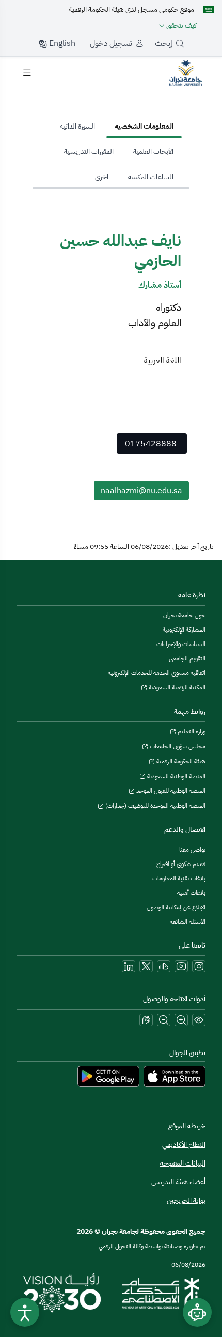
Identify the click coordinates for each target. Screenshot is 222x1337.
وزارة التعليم (190, 731)
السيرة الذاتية (77, 126)
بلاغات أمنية (191, 893)
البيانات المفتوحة (182, 1163)
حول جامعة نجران (184, 615)
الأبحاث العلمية (153, 151)
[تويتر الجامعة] (146, 966)
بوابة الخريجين (186, 1200)
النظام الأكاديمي (183, 1144)
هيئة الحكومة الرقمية (180, 761)
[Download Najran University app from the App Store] (174, 1075)
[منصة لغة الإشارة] (146, 1020)
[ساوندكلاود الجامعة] (163, 966)
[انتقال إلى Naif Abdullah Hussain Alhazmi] (185, 72)
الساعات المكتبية (150, 176)
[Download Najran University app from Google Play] (108, 1075)
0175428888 (151, 443)
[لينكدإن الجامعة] (128, 966)
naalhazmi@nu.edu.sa (141, 490)
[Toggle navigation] (27, 72)
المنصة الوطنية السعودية (175, 776)
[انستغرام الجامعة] (199, 966)
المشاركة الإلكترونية (184, 629)
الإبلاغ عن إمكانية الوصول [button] (176, 907)
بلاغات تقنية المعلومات (178, 878)
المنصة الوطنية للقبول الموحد (170, 790)
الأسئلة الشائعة (187, 921)
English (61, 43)
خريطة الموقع (186, 1126)
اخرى (101, 176)
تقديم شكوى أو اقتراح (180, 864)
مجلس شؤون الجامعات (176, 746)
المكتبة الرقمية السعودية (176, 687)
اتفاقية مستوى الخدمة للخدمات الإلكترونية (156, 673)
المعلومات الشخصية (144, 126)
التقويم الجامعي (187, 658)
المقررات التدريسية (89, 151)
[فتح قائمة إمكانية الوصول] (24, 1312)
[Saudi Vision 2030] (62, 1293)
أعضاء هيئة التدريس (178, 1181)
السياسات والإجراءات (180, 644)
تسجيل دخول (111, 43)
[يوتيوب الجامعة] (181, 966)
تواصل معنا (192, 849)
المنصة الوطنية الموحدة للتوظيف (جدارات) (154, 805)
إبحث (163, 43)
